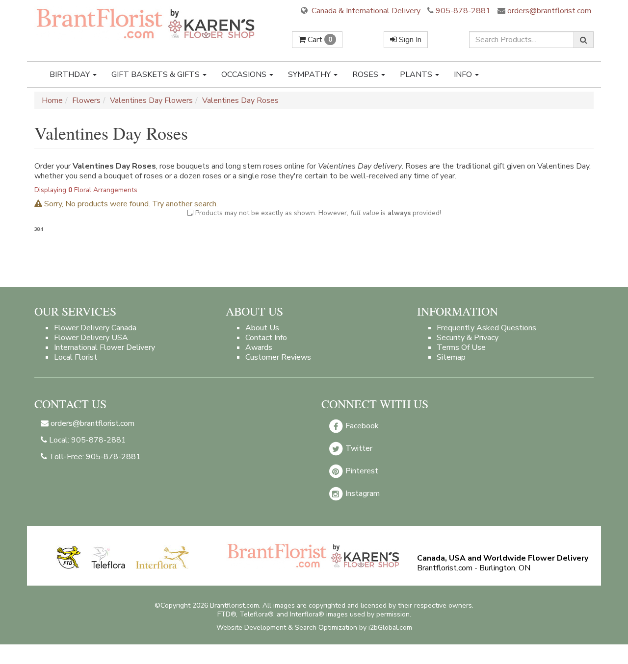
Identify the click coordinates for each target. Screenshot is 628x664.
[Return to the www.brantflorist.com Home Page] (146, 23)
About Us (262, 327)
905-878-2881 (463, 10)
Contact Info (266, 337)
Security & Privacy (467, 337)
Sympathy (310, 74)
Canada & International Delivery (365, 10)
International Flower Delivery (104, 347)
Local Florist (75, 357)
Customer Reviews (278, 357)
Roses (366, 74)
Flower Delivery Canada (95, 327)
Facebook (361, 425)
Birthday (71, 74)
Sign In (409, 39)
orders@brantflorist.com (548, 10)
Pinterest (360, 471)
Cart (319, 39)
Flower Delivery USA (91, 337)
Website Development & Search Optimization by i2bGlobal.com (314, 627)
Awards (258, 347)
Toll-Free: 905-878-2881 (94, 456)
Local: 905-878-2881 (86, 440)
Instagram (361, 493)
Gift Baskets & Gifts (156, 74)
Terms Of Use (461, 347)
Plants (417, 74)
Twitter (357, 448)
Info (464, 74)
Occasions (244, 74)
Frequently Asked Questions (486, 327)
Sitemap (451, 357)
